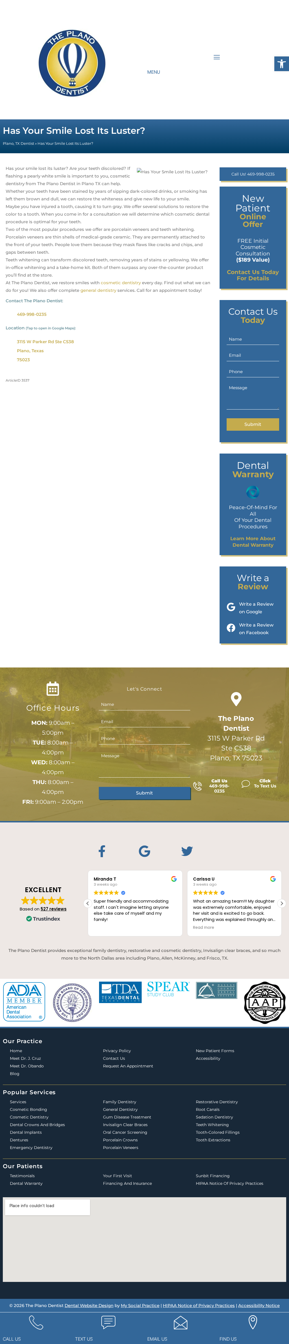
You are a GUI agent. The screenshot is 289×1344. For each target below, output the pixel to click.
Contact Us (114, 1058)
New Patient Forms (215, 1050)
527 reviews (54, 909)
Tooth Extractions (213, 1139)
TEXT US (84, 1339)
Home (16, 1050)
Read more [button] (112, 927)
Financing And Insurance (127, 1183)
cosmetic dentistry (121, 282)
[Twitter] (187, 851)
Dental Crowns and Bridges (37, 1124)
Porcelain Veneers (120, 1147)
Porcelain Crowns (120, 1139)
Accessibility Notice (259, 1305)
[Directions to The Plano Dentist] (236, 699)
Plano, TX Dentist (18, 143)
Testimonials (22, 1175)
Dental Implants (26, 1132)
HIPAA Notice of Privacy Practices (229, 1183)
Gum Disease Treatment (127, 1117)
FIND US (228, 1339)
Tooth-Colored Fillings (218, 1132)
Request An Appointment (128, 1066)
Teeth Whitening (212, 1124)
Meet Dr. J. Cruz (25, 1058)
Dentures (19, 1139)
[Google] (144, 851)
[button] (281, 63)
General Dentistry (120, 1109)
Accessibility (208, 1058)
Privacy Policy (117, 1050)
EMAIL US (157, 1339)
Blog (14, 1073)
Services (18, 1101)
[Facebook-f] (102, 851)
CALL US (12, 1339)
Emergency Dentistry (31, 1147)
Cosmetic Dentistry (29, 1117)
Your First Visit (117, 1175)
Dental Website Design (89, 1305)
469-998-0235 (32, 314)
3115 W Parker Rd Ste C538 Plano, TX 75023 (236, 738)
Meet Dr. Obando (27, 1066)
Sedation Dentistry (214, 1117)
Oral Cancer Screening (125, 1132)
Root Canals (208, 1109)
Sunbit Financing (213, 1175)
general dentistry (98, 290)
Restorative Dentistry (217, 1101)
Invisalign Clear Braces (125, 1124)
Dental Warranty (26, 1183)
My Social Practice (140, 1305)
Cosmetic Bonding (28, 1109)
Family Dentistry (119, 1101)
